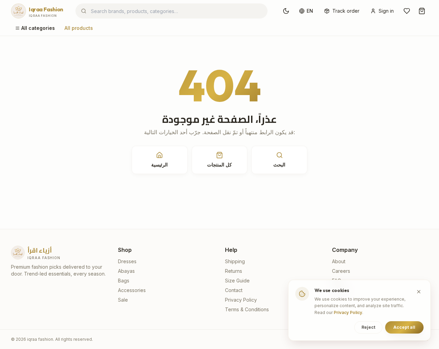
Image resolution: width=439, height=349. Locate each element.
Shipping (235, 261)
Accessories (132, 290)
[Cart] (422, 11)
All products (78, 28)
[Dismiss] (419, 291)
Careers (341, 271)
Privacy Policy (241, 300)
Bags (123, 280)
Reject (368, 327)
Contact (233, 290)
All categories (38, 28)
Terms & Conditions (247, 309)
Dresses (127, 261)
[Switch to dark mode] (286, 11)
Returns (233, 271)
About (338, 261)
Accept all (404, 327)
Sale (123, 300)
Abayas (126, 271)
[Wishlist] (407, 11)
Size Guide (237, 280)
